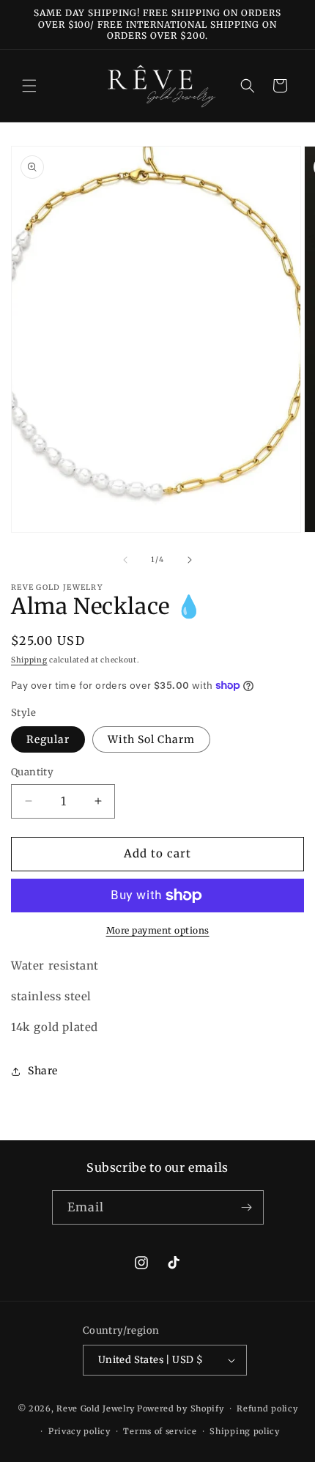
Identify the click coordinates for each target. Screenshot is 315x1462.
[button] (29, 86)
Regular (48, 739)
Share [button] (43, 1070)
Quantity (32, 772)
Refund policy (267, 1408)
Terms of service (159, 1431)
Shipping (29, 660)
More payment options (158, 930)
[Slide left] (125, 560)
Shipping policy (245, 1431)
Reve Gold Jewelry (95, 1408)
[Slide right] (190, 560)
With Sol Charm (151, 739)
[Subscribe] (247, 1207)
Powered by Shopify (180, 1408)
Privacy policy (79, 1431)
